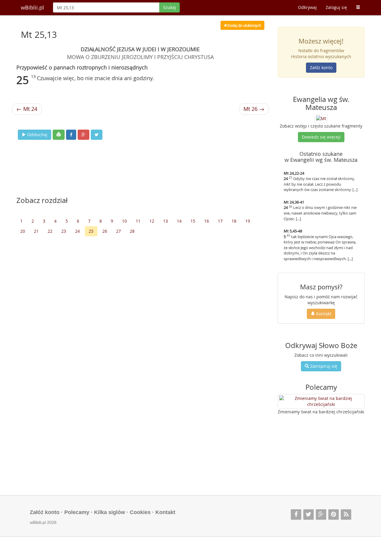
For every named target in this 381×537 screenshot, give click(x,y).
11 (138, 221)
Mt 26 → (253, 108)
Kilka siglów (109, 512)
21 (36, 231)
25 (91, 231)
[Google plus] (321, 514)
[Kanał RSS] (346, 514)
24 (77, 231)
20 (22, 231)
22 (50, 231)
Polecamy (76, 512)
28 (132, 231)
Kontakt (323, 313)
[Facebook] (296, 514)
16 (206, 221)
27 (118, 231)
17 (220, 221)
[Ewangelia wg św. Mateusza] (321, 118)
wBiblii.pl (32, 7)
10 (124, 221)
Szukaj (169, 7)
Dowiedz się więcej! (321, 137)
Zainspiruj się (323, 366)
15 (192, 221)
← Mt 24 (26, 108)
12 (151, 221)
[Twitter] (308, 514)
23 (63, 231)
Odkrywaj (307, 7)
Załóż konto (321, 67)
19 (247, 221)
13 (165, 221)
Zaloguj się (336, 7)
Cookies (140, 512)
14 (179, 221)
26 (104, 231)
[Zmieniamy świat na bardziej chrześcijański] (321, 401)
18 (234, 221)
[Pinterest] (333, 514)
